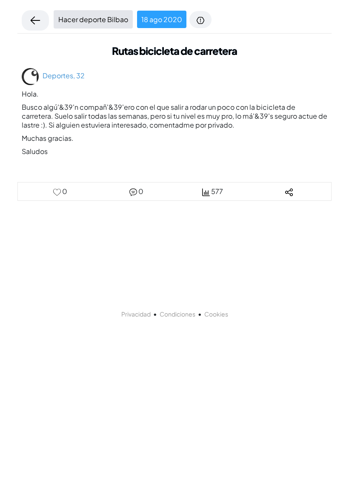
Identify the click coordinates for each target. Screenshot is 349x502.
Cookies (216, 314)
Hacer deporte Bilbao (93, 19)
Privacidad (136, 314)
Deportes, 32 (62, 75)
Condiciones (177, 314)
